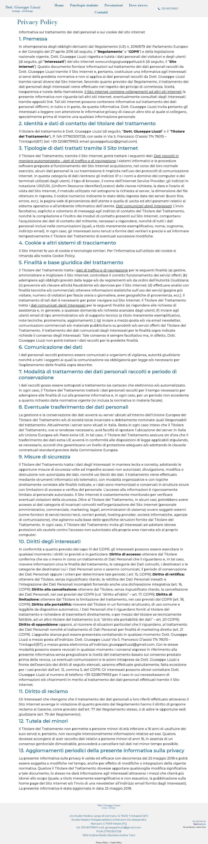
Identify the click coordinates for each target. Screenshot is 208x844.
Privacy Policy (102, 842)
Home (59, 5)
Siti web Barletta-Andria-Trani (194, 827)
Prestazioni (113, 5)
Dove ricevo (138, 5)
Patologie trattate (84, 5)
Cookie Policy (116, 842)
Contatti (101, 12)
